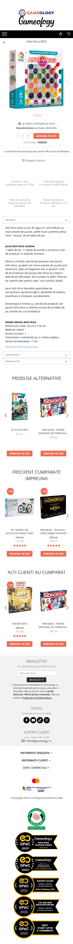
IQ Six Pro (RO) (19, 429)
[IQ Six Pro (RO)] (19, 406)
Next (67, 83)
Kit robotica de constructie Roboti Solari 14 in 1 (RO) (19, 531)
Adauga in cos (46, 136)
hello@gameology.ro (38, 741)
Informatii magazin (35, 753)
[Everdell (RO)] (19, 600)
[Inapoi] (2, 42)
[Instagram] (47, 720)
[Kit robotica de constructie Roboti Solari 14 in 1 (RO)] (19, 506)
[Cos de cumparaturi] (60, 34)
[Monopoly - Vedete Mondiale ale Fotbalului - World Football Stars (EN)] (53, 406)
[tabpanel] (36, 79)
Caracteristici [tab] (12, 354)
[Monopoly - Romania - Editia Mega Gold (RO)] (53, 506)
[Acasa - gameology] (36, 13)
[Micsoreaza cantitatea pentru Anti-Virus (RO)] (17, 136)
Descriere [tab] (10, 219)
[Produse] (5, 35)
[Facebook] (26, 720)
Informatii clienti (35, 760)
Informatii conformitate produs (21, 346)
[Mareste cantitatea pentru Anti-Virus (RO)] (28, 136)
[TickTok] (40, 720)
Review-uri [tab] (12, 361)
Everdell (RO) (19, 623)
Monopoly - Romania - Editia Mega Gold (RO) (53, 531)
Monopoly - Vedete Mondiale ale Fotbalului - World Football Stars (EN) (53, 431)
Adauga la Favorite (35, 160)
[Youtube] (33, 720)
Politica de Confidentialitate (37, 697)
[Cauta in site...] (69, 34)
